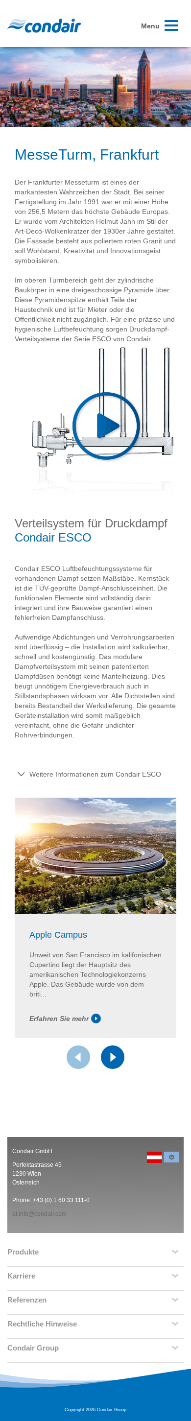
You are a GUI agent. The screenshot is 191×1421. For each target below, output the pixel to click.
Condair (44, 25)
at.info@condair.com (39, 1213)
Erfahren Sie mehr (59, 1018)
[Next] (113, 1057)
